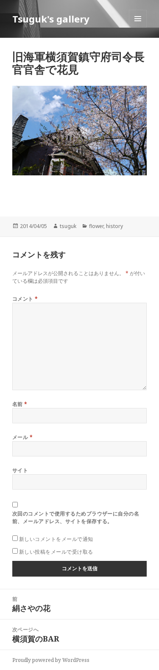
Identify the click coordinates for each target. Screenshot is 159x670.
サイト (20, 470)
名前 (20, 404)
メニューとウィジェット (137, 27)
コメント (25, 298)
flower (96, 226)
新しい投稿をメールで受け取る (56, 551)
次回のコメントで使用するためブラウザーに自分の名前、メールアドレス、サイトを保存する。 (75, 517)
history (114, 226)
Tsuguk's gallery (50, 18)
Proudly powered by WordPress (50, 660)
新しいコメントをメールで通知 (56, 539)
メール (22, 437)
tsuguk (68, 226)
